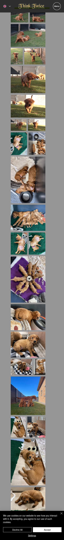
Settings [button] (32, 535)
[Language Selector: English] (7, 6)
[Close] (59, 515)
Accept (47, 529)
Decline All (17, 529)
